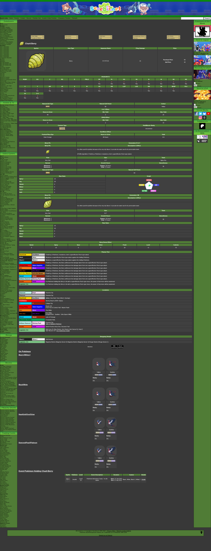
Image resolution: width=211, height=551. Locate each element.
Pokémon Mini (3, 301)
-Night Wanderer (4, 514)
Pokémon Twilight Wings (6, 132)
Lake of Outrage (50, 317)
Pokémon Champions (5, 162)
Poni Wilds (49, 310)
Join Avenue (49, 339)
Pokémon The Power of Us (7, 400)
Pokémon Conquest (5, 239)
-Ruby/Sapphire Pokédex (6, 29)
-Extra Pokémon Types (6, 437)
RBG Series (3, 344)
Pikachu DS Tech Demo (6, 290)
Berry (71, 61)
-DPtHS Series (4, 480)
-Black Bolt (3, 456)
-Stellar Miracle (4, 513)
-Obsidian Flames (4, 472)
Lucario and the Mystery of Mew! (8, 377)
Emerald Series (4, 350)
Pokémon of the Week (5, 71)
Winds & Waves (4, 157)
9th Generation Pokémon (6, 98)
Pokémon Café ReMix (5, 167)
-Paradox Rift (3, 469)
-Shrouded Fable (4, 464)
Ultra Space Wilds (66, 314)
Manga (9, 335)
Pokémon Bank (4, 209)
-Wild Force (3, 518)
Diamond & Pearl (4, 251)
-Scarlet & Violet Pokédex (6, 42)
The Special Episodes (5, 125)
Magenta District (50, 342)
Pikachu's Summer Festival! (7, 417)
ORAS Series (3, 359)
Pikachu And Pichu (5, 412)
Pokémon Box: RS (5, 284)
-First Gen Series (4, 484)
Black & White (3, 230)
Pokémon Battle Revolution (7, 263)
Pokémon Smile (4, 185)
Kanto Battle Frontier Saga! (7, 113)
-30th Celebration (4, 447)
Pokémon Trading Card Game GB (8, 313)
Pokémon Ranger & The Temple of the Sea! (8, 379)
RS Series (2, 348)
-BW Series (3, 479)
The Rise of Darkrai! (5, 381)
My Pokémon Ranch (5, 271)
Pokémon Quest (4, 203)
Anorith (75, 479)
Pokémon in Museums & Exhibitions (6, 84)
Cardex (2, 66)
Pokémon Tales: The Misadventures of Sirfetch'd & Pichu (7, 148)
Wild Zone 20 (49, 329)
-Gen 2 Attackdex (4, 48)
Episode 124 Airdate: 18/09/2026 (200, 102)
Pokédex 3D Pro (4, 243)
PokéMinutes (3, 139)
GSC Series (3, 347)
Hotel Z (81, 329)
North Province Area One (53, 326)
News (1, 23)
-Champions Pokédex (5, 44)
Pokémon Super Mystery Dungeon (6, 220)
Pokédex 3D (3, 242)
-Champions (3, 72)
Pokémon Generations (5, 130)
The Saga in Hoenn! (5, 112)
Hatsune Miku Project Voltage (7, 82)
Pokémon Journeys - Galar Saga (8, 119)
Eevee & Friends (4, 427)
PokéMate (2, 293)
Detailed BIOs (3, 341)
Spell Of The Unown (5, 370)
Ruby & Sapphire (4, 275)
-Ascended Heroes (5, 452)
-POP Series (3, 492)
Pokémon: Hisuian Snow (6, 134)
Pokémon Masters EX (5, 168)
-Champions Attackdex (6, 57)
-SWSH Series (3, 475)
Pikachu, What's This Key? (7, 428)
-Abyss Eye (3, 495)
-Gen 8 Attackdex (4, 55)
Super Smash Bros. (5, 314)
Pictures (199, 86)
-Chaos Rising (3, 450)
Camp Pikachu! (4, 415)
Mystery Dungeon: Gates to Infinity (7, 237)
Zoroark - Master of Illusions (7, 384)
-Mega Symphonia (4, 502)
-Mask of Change (4, 516)
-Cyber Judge (3, 519)
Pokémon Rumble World (6, 218)
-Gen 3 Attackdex (4, 49)
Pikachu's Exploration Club (7, 421)
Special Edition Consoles (6, 321)
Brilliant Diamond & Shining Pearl (8, 176)
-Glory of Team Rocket (6, 506)
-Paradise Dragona (5, 512)
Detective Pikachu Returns (7, 171)
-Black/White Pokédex (5, 32)
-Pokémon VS (3, 522)
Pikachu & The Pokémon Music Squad (8, 430)
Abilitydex (2, 61)
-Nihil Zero (2, 497)
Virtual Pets (3, 325)
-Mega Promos (4, 486)
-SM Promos (3, 490)
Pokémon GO (3, 165)
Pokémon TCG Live (5, 190)
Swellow (112, 372)
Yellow (1, 306)
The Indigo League (5, 108)
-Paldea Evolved (4, 473)
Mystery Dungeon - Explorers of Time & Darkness (8, 270)
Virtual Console (4, 320)
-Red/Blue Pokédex (5, 27)
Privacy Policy (111, 531)
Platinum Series (4, 353)
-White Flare (3, 457)
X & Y (1, 207)
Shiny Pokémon (4, 128)
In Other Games (4, 319)
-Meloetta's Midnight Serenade (8, 389)
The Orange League (5, 110)
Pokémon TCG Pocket (6, 173)
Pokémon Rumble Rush (6, 200)
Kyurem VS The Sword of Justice (8, 388)
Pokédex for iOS (4, 248)
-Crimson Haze (4, 517)
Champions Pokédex (64, 18)
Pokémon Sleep (4, 170)
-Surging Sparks (4, 462)
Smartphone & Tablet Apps (7, 324)
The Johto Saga (4, 111)
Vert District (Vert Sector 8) (70, 329)
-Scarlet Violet (3, 474)
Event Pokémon (120, 346)
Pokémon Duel (4, 225)
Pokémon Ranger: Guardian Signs (7, 255)
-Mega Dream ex (4, 498)
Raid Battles (3, 442)
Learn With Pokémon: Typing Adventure (7, 245)
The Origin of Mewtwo (5, 366)
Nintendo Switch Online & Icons (8, 328)
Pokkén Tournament (5, 224)
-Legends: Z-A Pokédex (6, 43)
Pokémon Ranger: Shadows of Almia (8, 267)
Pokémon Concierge (5, 145)
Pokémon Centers (4, 78)
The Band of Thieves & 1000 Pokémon (7, 215)
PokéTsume (3, 151)
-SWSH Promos (4, 489)
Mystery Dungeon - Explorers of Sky (8, 265)
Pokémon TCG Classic (6, 444)
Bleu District (57, 329)
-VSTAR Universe (4, 520)
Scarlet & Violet (4, 159)
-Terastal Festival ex (5, 509)
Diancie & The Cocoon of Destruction (6, 394)
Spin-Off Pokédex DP (5, 63)
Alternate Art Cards (5, 441)
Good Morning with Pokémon (7, 141)
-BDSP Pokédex (4, 38)
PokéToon (2, 136)
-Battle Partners (4, 508)
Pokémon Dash (4, 281)
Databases (9, 21)
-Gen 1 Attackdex (4, 46)
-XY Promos (3, 491)
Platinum (2, 252)
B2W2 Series (3, 357)
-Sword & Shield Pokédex (6, 37)
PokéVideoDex (4, 140)
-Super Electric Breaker (6, 511)
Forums (16, 18)
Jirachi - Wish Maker (5, 375)
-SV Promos (3, 487)
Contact (22, 18)
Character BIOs (4, 339)
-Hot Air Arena (3, 507)
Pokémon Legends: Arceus (7, 178)
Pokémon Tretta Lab (5, 234)
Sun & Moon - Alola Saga (6, 118)
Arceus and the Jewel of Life (7, 383)
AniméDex (2, 106)
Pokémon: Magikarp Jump (6, 198)
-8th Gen (2, 74)
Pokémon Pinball (4, 309)
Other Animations (4, 142)
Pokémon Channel (4, 282)
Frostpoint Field (50, 319)
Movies (8, 363)
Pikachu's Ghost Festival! (6, 418)
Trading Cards (8, 433)
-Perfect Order (3, 451)
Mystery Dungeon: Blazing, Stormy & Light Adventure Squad (8, 259)
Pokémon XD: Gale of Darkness (8, 280)
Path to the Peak (4, 138)
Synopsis (198, 105)
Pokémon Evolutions (5, 133)
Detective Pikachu (4, 202)
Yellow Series (3, 346)
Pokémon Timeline (5, 77)
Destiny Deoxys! (4, 376)
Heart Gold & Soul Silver (6, 253)
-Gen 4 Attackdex (4, 50)
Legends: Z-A (3, 161)
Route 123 (49, 306)
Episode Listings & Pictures (7, 105)
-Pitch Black (3, 448)
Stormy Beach (50, 300)
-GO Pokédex (3, 40)
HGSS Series (3, 354)
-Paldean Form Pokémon (6, 100)
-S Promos (2, 525)
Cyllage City (49, 303)
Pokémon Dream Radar (6, 232)
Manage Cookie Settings (124, 531)
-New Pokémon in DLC (6, 99)
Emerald (2, 278)
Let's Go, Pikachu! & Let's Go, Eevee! (8, 195)
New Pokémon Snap (5, 187)
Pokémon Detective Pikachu (7, 405)
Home (11, 18)
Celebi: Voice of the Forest (7, 372)
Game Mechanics (4, 68)
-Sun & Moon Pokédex (5, 34)
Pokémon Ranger (4, 286)
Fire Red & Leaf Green (6, 276)
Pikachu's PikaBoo (5, 413)
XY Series (2, 358)
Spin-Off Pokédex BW (5, 65)
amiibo (1, 326)
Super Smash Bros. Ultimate (7, 204)
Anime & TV (8, 103)
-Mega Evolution (4, 455)
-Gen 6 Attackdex (4, 53)
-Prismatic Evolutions (5, 461)
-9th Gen (2, 73)
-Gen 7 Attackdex (4, 54)
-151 (1, 470)
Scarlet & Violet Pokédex (49, 18)
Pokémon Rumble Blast (6, 241)
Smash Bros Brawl (5, 273)
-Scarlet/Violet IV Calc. (6, 70)
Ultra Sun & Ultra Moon (6, 193)
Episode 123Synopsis (198, 81)
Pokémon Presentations (6, 88)
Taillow (99, 372)
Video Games (9, 154)
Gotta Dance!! (3, 416)
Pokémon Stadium (4, 312)
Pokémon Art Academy (6, 213)
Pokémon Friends (4, 164)
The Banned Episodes (5, 127)
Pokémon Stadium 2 (5, 298)
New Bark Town (55, 298)
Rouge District (93, 342)
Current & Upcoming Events (7, 95)
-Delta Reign (3, 446)
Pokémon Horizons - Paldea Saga (8, 123)
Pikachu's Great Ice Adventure (8, 422)
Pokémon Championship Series (8, 79)
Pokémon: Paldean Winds (6, 135)
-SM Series (3, 476)
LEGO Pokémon (4, 89)
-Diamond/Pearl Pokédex (6, 31)
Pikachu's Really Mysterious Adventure (7, 425)
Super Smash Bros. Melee (6, 302)
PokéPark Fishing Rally (6, 291)
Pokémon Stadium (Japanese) (7, 310)
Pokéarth (74, 18)
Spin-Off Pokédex (4, 62)
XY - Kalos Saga (4, 117)
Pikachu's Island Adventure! (7, 419)
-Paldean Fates (4, 468)
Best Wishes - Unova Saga (7, 116)
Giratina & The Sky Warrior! (7, 382)
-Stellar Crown (3, 463)
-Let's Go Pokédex (5, 35)
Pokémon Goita (4, 330)
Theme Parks (3, 92)
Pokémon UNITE (4, 169)
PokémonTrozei (4, 289)
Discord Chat (3, 94)
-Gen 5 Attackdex (4, 51)
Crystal (2, 297)
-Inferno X (2, 500)
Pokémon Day (3, 87)
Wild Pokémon (114, 346)
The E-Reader (3, 292)
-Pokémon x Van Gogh (5, 85)
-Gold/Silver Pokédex (5, 28)
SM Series (2, 360)
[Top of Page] (201, 532)
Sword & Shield (4, 175)
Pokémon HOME (4, 179)
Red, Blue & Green (5, 304)
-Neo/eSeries (3, 483)
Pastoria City (49, 292)
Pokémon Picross (4, 221)
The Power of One (4, 368)
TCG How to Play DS (5, 247)
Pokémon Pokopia (4, 163)
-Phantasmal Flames (5, 453)
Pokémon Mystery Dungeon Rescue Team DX (7, 183)
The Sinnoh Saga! (4, 114)
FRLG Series (3, 349)
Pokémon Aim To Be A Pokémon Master (8, 121)
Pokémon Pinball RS (5, 285)
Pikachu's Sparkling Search (7, 423)
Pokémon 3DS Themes (6, 323)
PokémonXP (3, 81)
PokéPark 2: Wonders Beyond (7, 240)
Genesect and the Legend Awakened (6, 391)
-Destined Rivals (4, 458)
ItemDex (2, 59)
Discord (28, 18)
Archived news (4, 24)
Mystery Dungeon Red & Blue (7, 287)
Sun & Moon (3, 192)
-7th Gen (2, 76)
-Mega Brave (3, 501)
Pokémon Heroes (4, 373)
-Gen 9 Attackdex (4, 56)
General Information (5, 337)
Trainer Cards (3, 439)
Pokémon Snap (4, 308)
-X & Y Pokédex (4, 33)
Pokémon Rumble (4, 257)
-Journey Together (4, 459)
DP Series (2, 352)
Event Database (4, 96)
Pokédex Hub (37, 18)
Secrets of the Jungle (5, 403)
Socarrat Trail (65, 326)
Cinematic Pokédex (5, 67)
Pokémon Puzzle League (6, 307)
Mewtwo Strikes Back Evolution (8, 401)
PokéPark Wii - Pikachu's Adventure (6, 261)
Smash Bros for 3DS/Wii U (7, 226)
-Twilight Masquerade (5, 466)
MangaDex (3, 338)
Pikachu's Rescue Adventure (7, 411)
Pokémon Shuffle (4, 217)
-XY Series (2, 478)
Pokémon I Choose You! (6, 399)
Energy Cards (3, 440)
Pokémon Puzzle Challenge (7, 299)
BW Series (2, 355)
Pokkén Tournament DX (6, 201)
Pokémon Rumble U (5, 235)
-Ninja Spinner (3, 496)
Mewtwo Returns (4, 371)
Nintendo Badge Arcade (6, 228)
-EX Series (2, 481)
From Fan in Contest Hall (53, 307)
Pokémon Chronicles (5, 124)
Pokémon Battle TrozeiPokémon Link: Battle (8, 211)
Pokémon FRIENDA (5, 332)
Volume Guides (4, 343)
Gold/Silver (3, 296)
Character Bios (4, 107)
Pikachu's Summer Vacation (7, 410)
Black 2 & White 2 (4, 231)
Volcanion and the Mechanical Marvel (7, 397)
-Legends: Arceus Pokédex (7, 39)
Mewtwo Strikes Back (5, 367)
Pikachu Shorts (9, 408)
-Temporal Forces (4, 467)
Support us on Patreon (105, 535)
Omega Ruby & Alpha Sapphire (8, 208)
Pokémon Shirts (4, 90)
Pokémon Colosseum (5, 279)
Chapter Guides (4, 342)
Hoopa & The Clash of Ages (7, 395)
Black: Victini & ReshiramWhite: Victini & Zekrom (8, 386)
